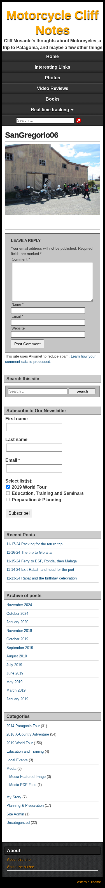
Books (53, 99)
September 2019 (19, 648)
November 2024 (19, 605)
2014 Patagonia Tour (23, 726)
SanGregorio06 (31, 135)
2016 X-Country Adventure (27, 734)
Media (11, 768)
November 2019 (19, 631)
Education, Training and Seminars (47, 493)
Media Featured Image (27, 777)
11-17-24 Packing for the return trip (34, 544)
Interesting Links (52, 67)
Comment (21, 259)
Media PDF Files (22, 785)
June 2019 (14, 673)
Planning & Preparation (25, 805)
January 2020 (17, 622)
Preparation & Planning (36, 499)
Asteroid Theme (89, 882)
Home (52, 56)
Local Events (17, 760)
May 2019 (14, 682)
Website (18, 328)
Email (17, 316)
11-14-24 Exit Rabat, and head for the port (40, 569)
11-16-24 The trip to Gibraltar (29, 552)
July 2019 (14, 665)
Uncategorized (18, 822)
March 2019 (15, 690)
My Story (13, 797)
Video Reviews (52, 88)
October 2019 (17, 639)
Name (17, 304)
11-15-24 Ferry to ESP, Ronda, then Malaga (41, 561)
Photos (52, 77)
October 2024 (17, 613)
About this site (19, 859)
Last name (16, 439)
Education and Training (25, 751)
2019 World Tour (28, 487)
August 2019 (16, 656)
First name (16, 418)
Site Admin (15, 814)
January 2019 (17, 699)
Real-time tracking (50, 109)
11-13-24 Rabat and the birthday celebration (41, 578)
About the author (20, 867)
